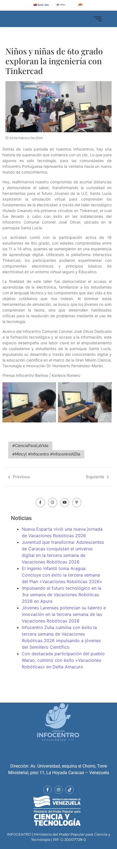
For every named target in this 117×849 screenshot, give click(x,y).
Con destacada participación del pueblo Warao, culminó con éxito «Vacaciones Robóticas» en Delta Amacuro (63, 660)
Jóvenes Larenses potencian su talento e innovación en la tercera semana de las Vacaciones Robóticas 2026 (64, 614)
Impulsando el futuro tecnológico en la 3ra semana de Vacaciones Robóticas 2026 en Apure (61, 594)
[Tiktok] (69, 790)
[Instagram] (52, 502)
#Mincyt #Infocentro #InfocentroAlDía (46, 454)
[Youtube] (64, 502)
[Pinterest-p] (76, 502)
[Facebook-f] (40, 502)
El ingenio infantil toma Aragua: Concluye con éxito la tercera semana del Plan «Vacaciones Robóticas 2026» (62, 575)
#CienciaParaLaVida (30, 445)
